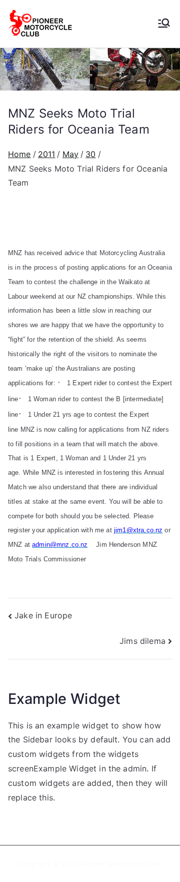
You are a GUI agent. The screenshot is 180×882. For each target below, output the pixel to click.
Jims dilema (143, 641)
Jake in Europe (43, 615)
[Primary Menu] (164, 24)
